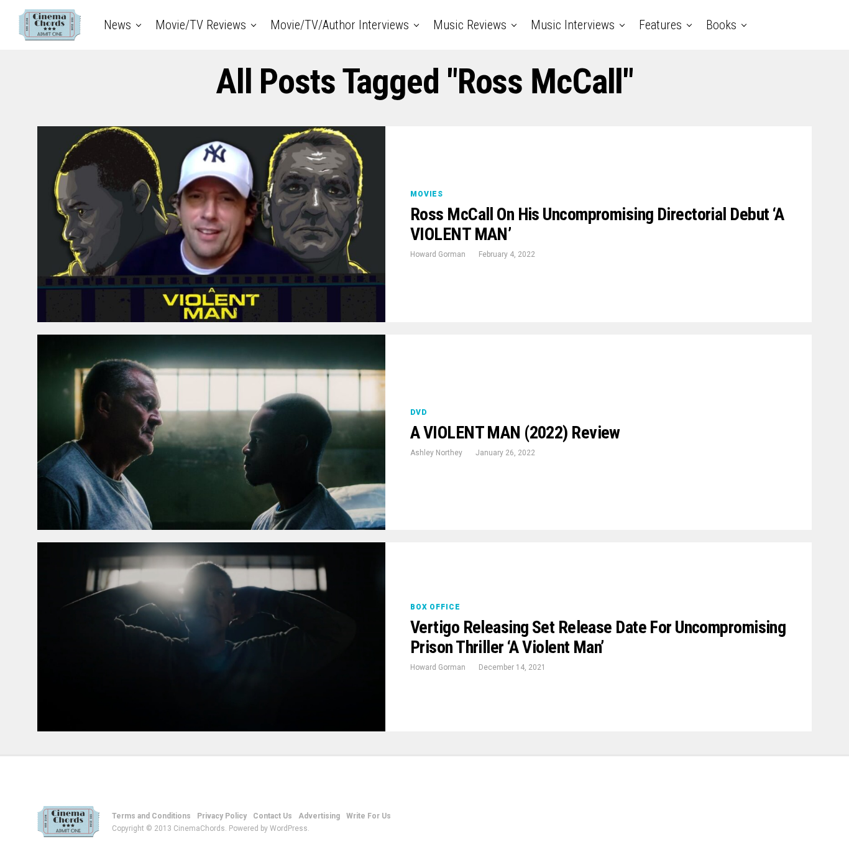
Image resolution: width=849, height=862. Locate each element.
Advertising (319, 816)
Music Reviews (470, 24)
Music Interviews (573, 24)
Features (660, 24)
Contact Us (272, 816)
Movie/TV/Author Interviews (339, 24)
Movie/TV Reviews (200, 24)
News (117, 24)
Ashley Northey (436, 452)
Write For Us (368, 816)
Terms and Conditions (151, 816)
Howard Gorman (438, 254)
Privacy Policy (222, 816)
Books (721, 24)
